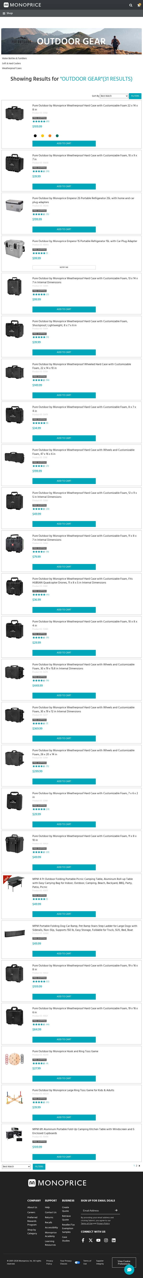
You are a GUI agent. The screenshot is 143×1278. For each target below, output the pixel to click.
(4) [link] (47, 1063)
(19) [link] (47, 637)
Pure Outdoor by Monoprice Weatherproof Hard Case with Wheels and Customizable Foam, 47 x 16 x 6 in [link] (83, 456)
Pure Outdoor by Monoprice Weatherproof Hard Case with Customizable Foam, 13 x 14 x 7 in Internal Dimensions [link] (85, 285)
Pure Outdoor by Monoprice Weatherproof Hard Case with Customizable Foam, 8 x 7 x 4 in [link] (84, 413)
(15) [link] (47, 214)
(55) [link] (47, 171)
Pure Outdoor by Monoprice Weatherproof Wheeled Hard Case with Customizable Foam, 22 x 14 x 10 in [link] (81, 370)
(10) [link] (47, 1102)
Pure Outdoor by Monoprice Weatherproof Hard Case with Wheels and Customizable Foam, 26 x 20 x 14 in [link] (83, 757)
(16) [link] (47, 680)
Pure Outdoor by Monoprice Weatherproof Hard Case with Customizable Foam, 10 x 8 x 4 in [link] (84, 628)
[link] (8, 13)
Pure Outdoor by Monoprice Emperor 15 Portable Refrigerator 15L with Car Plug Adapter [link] (84, 245)
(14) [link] (47, 337)
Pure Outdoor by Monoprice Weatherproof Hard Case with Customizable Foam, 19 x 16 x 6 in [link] (85, 1015)
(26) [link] (47, 509)
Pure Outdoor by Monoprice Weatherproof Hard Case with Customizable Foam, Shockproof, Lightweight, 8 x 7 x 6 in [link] (80, 328)
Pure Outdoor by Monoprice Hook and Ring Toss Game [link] (65, 1056)
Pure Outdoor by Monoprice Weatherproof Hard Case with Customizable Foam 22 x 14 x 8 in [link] (85, 112)
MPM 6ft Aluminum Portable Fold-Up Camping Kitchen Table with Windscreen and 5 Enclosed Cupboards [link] (83, 1135)
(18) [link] (47, 552)
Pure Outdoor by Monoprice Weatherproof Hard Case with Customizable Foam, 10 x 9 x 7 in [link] (84, 162)
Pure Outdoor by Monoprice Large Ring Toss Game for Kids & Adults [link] (73, 1094)
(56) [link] (47, 380)
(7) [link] (47, 723)
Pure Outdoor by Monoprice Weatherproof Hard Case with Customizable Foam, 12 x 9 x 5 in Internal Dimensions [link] (84, 499)
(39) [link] (47, 852)
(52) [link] (47, 981)
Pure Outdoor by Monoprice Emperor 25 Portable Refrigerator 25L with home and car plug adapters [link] (83, 204)
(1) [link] (47, 253)
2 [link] (136, 1166)
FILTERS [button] (135, 96)
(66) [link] (47, 1024)
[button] (138, 5)
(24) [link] (47, 809)
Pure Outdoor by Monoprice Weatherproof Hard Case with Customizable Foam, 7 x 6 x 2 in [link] (85, 800)
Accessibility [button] (51, 1227)
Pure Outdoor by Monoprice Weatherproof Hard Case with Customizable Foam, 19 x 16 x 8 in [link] (85, 972)
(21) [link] (47, 294)
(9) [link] (47, 423)
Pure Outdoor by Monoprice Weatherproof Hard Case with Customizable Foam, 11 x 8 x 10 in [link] (84, 842)
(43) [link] (47, 594)
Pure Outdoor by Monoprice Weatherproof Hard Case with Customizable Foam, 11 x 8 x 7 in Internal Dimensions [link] (84, 542)
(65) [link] (47, 121)
